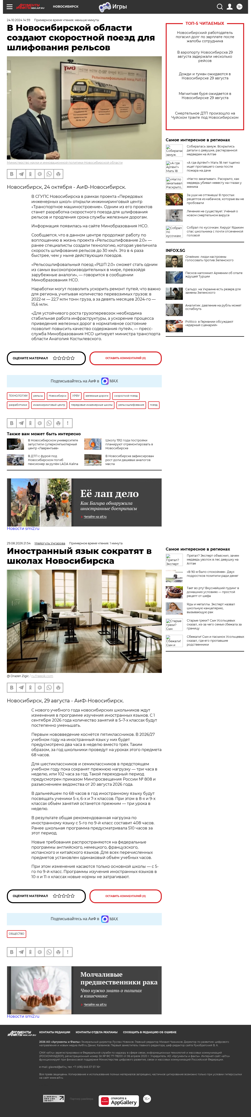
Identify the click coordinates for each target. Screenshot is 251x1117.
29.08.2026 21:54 (19, 543)
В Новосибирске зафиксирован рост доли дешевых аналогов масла (129, 460)
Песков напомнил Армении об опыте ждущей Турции (213, 274)
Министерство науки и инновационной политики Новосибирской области (65, 162)
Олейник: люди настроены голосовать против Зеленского (209, 258)
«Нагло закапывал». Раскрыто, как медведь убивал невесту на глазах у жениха (214, 183)
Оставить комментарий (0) (125, 358)
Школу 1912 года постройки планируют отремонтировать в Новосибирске (129, 444)
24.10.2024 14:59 (18, 20)
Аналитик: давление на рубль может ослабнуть (213, 307)
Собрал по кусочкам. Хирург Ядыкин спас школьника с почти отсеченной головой (215, 231)
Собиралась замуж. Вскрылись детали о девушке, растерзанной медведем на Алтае (212, 150)
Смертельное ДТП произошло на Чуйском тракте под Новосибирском (204, 115)
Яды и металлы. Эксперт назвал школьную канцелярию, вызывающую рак (211, 608)
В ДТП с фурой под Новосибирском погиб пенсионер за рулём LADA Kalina (53, 460)
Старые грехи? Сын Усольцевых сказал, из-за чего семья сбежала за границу (214, 624)
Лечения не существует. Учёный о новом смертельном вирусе (212, 213)
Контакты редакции (54, 1032)
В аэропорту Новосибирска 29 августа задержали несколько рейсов (205, 56)
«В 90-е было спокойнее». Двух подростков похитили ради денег (212, 574)
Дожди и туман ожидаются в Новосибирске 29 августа (205, 76)
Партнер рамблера (81, 1098)
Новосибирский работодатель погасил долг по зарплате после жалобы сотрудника (205, 37)
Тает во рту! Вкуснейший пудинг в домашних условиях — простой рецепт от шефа (213, 592)
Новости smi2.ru (23, 528)
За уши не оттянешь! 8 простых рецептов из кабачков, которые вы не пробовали (215, 199)
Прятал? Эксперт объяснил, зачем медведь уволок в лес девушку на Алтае (213, 559)
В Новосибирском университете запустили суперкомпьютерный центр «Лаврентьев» (53, 444)
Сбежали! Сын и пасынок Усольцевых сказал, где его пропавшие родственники (215, 640)
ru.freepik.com (42, 676)
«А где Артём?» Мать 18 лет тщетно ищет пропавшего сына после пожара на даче (213, 166)
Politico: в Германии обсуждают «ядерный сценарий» (209, 323)
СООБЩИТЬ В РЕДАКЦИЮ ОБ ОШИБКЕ (149, 1032)
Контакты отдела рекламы (96, 1032)
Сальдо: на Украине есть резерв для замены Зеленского (213, 291)
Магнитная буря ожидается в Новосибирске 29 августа (205, 96)
